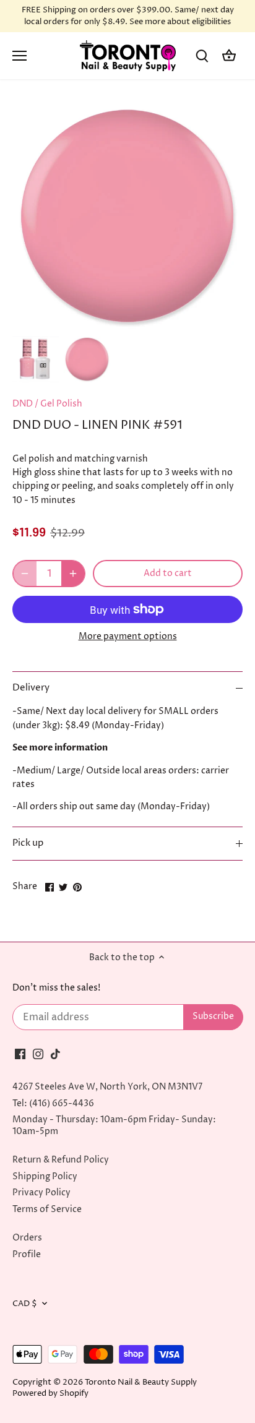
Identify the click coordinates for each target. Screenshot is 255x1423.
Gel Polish (61, 404)
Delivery (31, 688)
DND (22, 404)
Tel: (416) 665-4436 (53, 1103)
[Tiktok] (55, 1053)
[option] (35, 359)
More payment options (128, 636)
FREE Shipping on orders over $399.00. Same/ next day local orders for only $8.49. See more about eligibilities (128, 16)
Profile (26, 1254)
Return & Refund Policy (60, 1160)
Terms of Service (47, 1209)
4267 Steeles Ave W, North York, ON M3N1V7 (107, 1087)
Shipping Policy (44, 1176)
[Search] (201, 56)
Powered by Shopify (50, 1393)
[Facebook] (20, 1053)
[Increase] (73, 574)
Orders (27, 1238)
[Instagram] (38, 1053)
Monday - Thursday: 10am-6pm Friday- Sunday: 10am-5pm (114, 1125)
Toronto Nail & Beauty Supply (141, 1382)
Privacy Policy (41, 1192)
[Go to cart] (229, 56)
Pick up (27, 843)
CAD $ (24, 1304)
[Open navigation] (19, 56)
